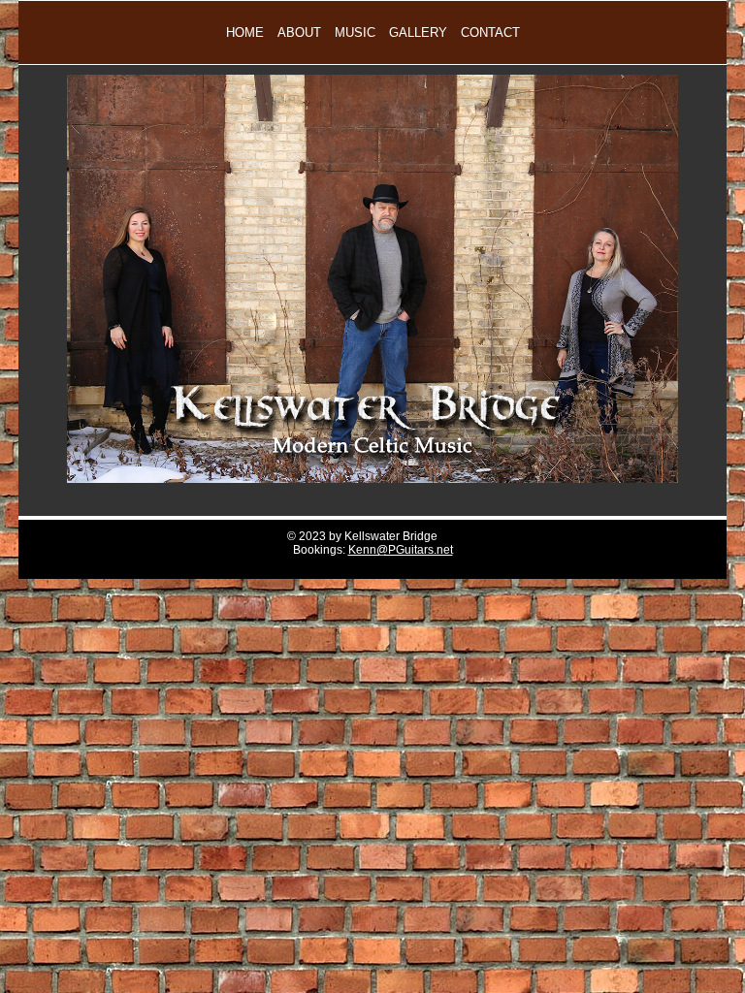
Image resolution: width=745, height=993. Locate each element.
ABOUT (299, 32)
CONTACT (490, 32)
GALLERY (418, 32)
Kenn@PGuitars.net (400, 550)
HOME (245, 32)
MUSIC (355, 32)
